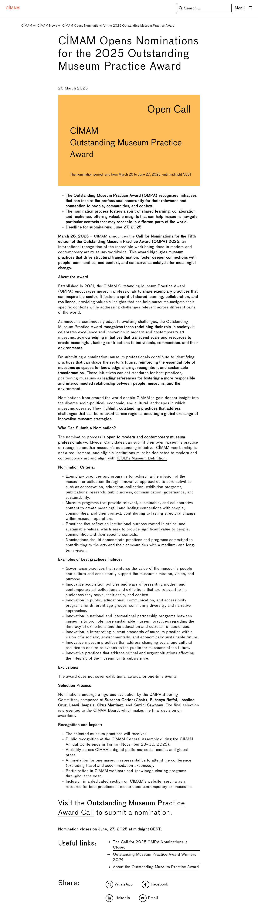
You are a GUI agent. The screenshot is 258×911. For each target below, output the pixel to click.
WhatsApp (124, 884)
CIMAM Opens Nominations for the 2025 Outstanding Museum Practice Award (118, 25)
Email (153, 898)
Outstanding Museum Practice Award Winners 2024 (154, 857)
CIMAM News (47, 25)
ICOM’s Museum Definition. (142, 458)
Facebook (159, 884)
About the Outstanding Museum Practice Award (156, 867)
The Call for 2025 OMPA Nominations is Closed (150, 844)
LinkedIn (122, 898)
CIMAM (13, 8)
